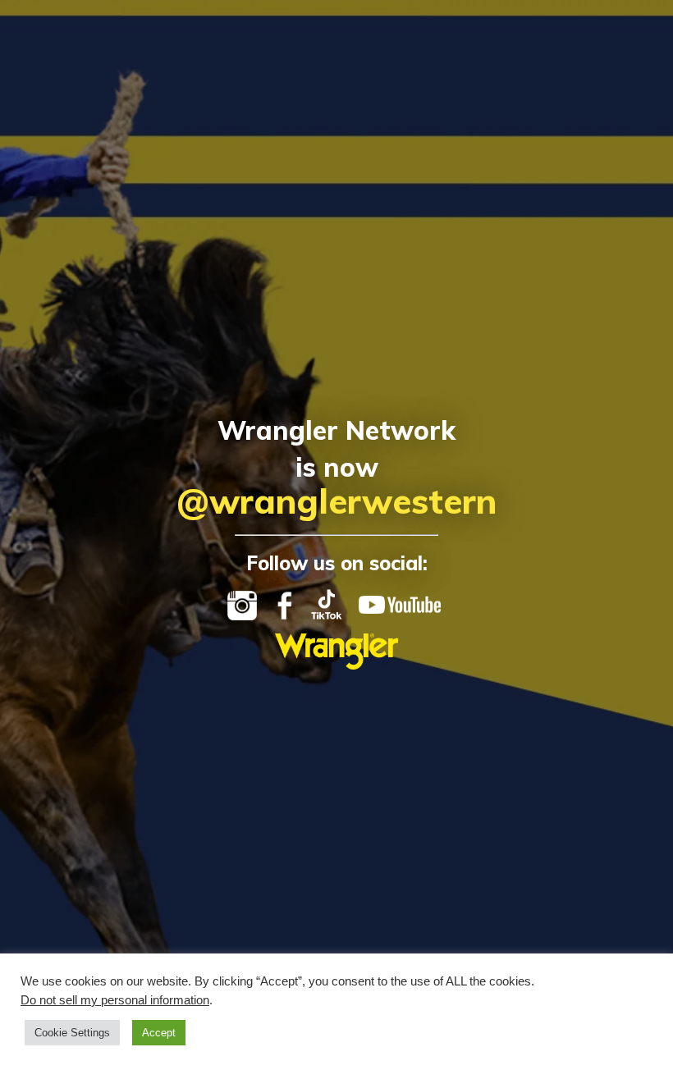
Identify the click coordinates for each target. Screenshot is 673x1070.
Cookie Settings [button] (72, 1033)
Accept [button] (159, 1033)
